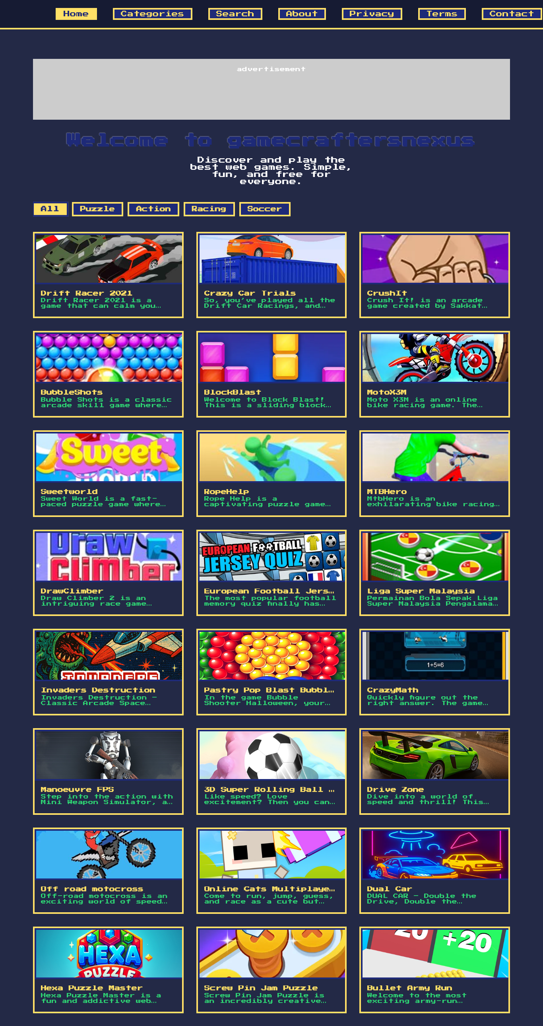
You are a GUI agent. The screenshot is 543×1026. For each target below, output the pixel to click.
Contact (512, 14)
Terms (442, 14)
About (302, 14)
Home (76, 14)
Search (235, 14)
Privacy (372, 14)
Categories (152, 14)
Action (153, 209)
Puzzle (97, 209)
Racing (209, 209)
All (50, 209)
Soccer (265, 209)
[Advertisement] (271, 92)
